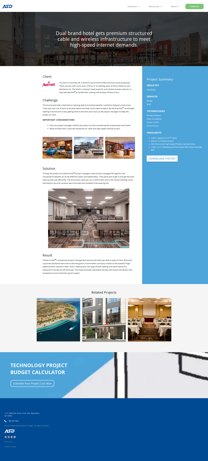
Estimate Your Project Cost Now (32, 383)
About (174, 6)
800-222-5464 (13, 421)
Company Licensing (10, 446)
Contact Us (194, 6)
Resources (154, 6)
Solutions (132, 6)
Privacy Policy (8, 441)
